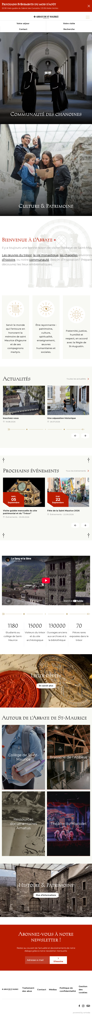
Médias (53, 989)
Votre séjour (23, 23)
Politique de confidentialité (68, 989)
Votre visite (69, 23)
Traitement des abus (28, 989)
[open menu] (87, 17)
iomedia (86, 1013)
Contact (23, 29)
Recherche (69, 29)
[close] (89, 6)
